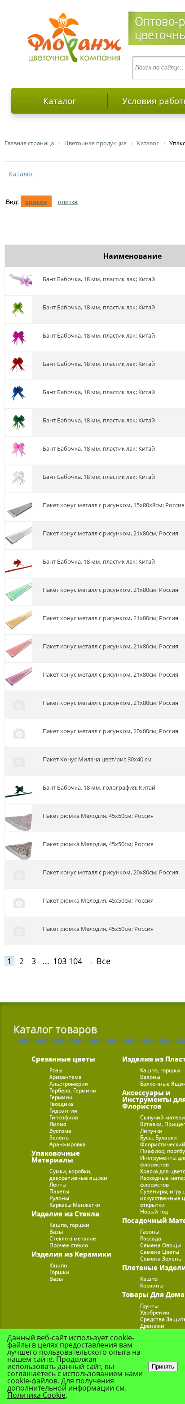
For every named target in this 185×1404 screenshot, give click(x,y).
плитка (68, 201)
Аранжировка (67, 1144)
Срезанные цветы (63, 1058)
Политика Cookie (36, 1395)
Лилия (57, 1124)
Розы (55, 1070)
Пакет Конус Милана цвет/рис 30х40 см (97, 759)
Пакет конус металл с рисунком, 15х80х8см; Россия (114, 505)
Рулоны (59, 1198)
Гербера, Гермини (73, 1090)
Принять (163, 1366)
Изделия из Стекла (65, 1213)
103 (59, 961)
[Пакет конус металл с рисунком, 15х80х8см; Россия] (18, 507)
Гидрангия (63, 1110)
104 (75, 961)
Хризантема (65, 1077)
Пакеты (59, 1191)
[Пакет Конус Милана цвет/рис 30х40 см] (18, 761)
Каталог (59, 101)
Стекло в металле (72, 1238)
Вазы (56, 1231)
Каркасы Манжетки (75, 1204)
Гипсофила (63, 1117)
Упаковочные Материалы (55, 1156)
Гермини (61, 1097)
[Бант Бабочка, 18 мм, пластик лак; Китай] (18, 281)
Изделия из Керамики (71, 1253)
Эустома (60, 1130)
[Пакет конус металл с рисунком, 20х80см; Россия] (18, 733)
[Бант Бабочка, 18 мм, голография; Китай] (18, 789)
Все (103, 961)
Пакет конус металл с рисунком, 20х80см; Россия (110, 731)
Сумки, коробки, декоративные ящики (78, 1174)
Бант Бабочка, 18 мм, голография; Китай (99, 787)
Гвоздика (61, 1103)
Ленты (57, 1184)
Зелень (59, 1137)
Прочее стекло (68, 1245)
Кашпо (58, 1265)
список (36, 201)
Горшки (59, 1272)
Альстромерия (68, 1083)
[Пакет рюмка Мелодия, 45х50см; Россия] (18, 817)
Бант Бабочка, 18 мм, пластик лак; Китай (99, 279)
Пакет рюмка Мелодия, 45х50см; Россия (98, 816)
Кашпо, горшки (69, 1224)
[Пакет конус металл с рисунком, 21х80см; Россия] (18, 535)
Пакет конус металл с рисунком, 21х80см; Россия (110, 533)
